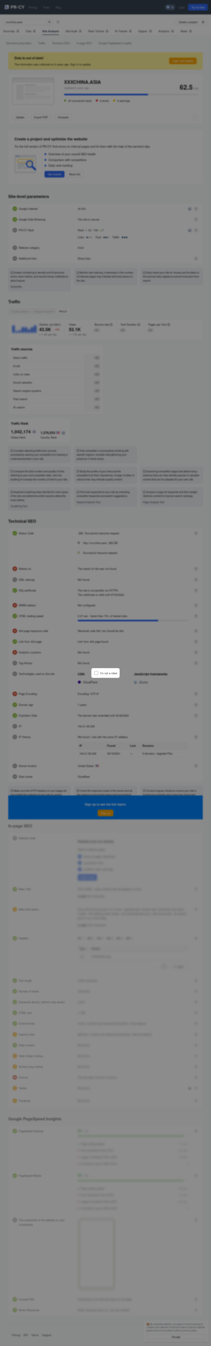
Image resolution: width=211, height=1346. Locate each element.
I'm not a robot (108, 673)
